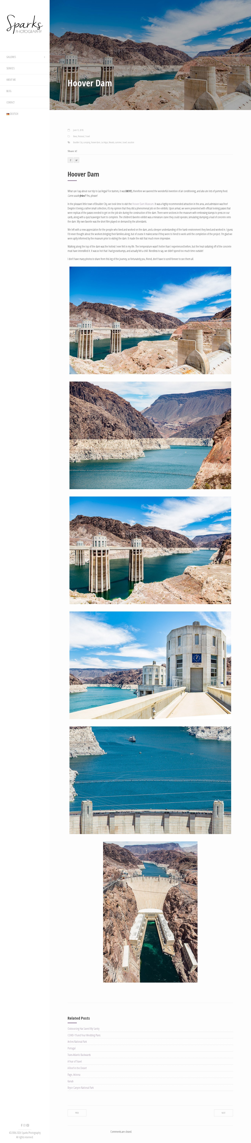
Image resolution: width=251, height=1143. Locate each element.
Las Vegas (104, 142)
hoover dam (95, 142)
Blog (8, 91)
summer (118, 142)
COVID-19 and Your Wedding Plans (84, 1035)
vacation (131, 142)
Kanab (70, 1081)
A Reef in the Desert (77, 1068)
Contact (10, 102)
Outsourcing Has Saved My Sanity (83, 1029)
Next (223, 1112)
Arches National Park (77, 1042)
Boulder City (78, 142)
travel (125, 142)
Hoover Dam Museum (143, 204)
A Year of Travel (75, 1061)
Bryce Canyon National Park (81, 1088)
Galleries (11, 57)
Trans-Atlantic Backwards (79, 1055)
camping (86, 142)
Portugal (72, 1048)
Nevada (111, 142)
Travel (87, 136)
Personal (81, 136)
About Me (11, 79)
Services (10, 68)
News (75, 136)
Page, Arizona (74, 1075)
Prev (77, 1112)
